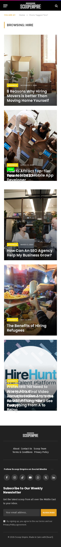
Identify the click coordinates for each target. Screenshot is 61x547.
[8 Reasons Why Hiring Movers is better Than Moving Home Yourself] (30, 70)
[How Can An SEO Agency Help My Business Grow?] (30, 224)
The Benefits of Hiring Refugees (27, 328)
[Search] (56, 5)
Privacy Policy (9, 524)
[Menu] (5, 5)
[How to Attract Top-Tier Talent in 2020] (30, 145)
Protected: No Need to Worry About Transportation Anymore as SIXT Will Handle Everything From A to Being (30, 398)
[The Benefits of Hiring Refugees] (30, 299)
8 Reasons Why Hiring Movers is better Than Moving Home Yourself (28, 96)
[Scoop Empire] (30, 5)
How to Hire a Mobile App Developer (30, 177)
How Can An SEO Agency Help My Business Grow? (29, 253)
